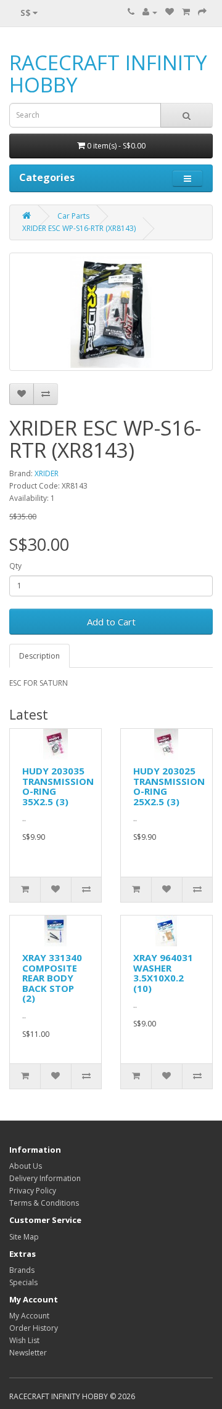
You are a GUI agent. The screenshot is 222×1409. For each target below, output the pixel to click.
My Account (29, 1315)
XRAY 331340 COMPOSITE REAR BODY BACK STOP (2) (52, 977)
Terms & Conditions (44, 1203)
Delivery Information (45, 1178)
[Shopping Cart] (186, 12)
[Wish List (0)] (169, 12)
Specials (23, 1282)
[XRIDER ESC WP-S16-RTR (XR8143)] (111, 312)
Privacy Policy (32, 1190)
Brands (22, 1270)
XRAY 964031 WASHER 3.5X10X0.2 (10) (163, 972)
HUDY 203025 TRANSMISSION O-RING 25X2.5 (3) (169, 786)
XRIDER (47, 473)
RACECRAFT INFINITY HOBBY (108, 74)
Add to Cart (111, 621)
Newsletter (28, 1352)
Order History (33, 1328)
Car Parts (73, 216)
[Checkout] (202, 12)
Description (39, 656)
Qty (15, 566)
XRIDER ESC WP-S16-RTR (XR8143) (79, 228)
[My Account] (149, 12)
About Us (25, 1166)
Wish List (24, 1340)
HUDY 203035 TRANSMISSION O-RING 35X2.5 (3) (58, 786)
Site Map (24, 1237)
